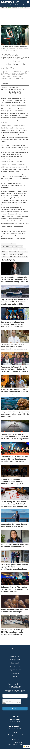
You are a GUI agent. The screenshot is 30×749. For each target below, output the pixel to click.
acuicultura (22, 256)
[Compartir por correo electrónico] (17, 92)
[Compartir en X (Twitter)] (12, 92)
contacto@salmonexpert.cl (15, 735)
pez (10, 249)
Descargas (15, 673)
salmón (4, 249)
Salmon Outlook (15, 666)
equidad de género (8, 244)
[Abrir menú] (28, 2)
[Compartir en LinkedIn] (15, 92)
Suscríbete (15, 709)
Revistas (12, 5)
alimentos (12, 256)
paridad (22, 249)
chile (20, 254)
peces (15, 249)
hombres (24, 251)
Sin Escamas (18, 5)
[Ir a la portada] (13, 2)
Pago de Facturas (15, 669)
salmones (18, 246)
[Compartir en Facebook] (10, 92)
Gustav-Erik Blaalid (15, 721)
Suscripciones (15, 659)
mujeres (4, 251)
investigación (14, 251)
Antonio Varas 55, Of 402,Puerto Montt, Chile (15, 743)
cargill (4, 256)
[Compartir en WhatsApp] (20, 92)
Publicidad (15, 663)
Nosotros (25, 5)
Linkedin (15, 676)
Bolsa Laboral (5, 5)
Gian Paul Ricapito (15, 728)
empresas (13, 254)
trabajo (5, 254)
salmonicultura (7, 246)
